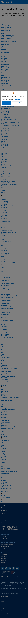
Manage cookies (17, 103)
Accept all (6, 103)
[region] (14, 98)
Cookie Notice (16, 99)
